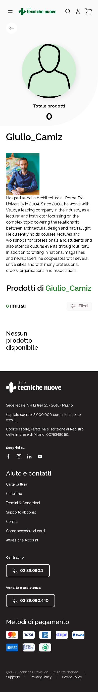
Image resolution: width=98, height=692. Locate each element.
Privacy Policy (41, 677)
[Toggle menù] (10, 11)
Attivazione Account (22, 540)
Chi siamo (14, 494)
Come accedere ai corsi (25, 531)
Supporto (13, 677)
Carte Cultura (16, 484)
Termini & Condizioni (23, 503)
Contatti (12, 522)
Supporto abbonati (21, 512)
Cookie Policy (72, 677)
